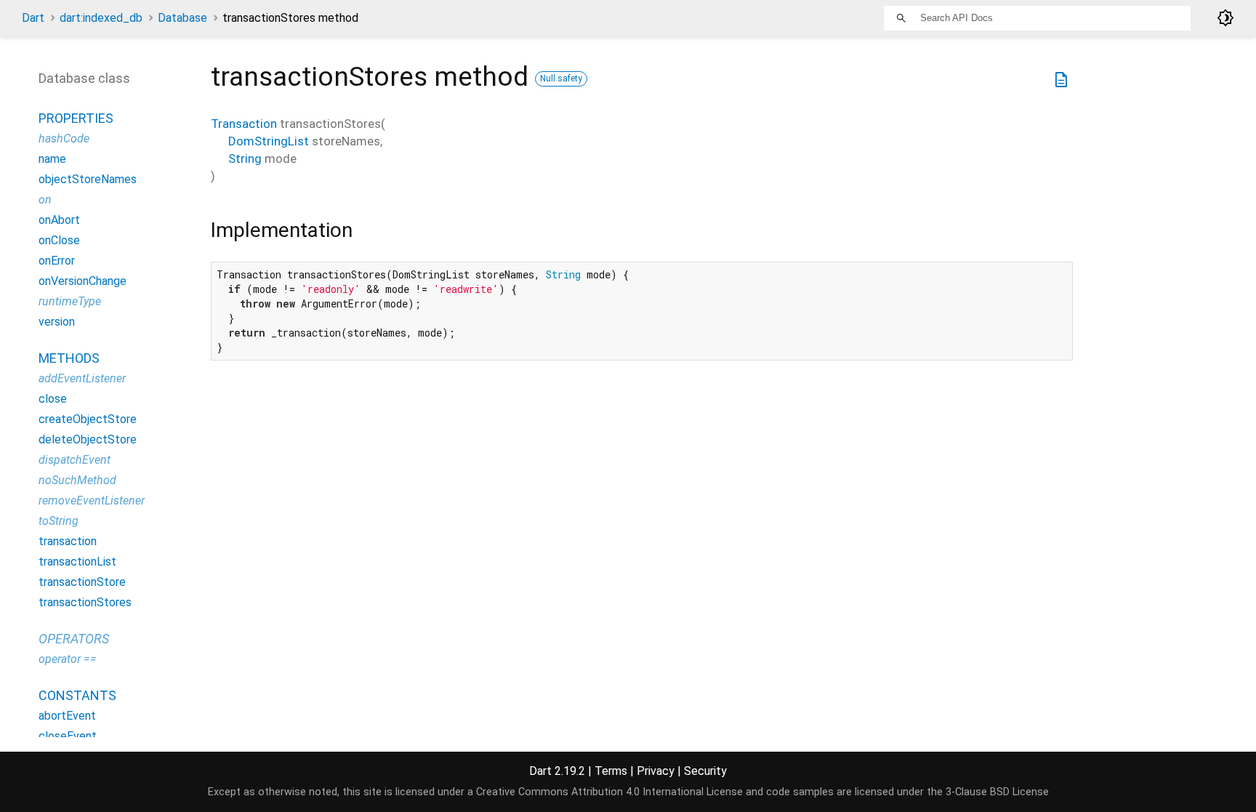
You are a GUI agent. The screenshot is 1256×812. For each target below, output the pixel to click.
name (52, 159)
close (53, 399)
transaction (68, 541)
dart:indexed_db (101, 18)
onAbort (59, 220)
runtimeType (70, 301)
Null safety (561, 78)
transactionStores (85, 602)
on (45, 199)
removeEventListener (92, 500)
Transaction (244, 123)
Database (182, 18)
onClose (59, 240)
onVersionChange (82, 281)
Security (705, 771)
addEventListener (82, 378)
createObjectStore (88, 419)
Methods (69, 358)
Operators (74, 638)
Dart (33, 18)
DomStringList (268, 141)
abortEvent (67, 716)
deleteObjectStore (88, 439)
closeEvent (68, 736)
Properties (76, 118)
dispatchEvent (74, 460)
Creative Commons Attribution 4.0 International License (609, 792)
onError (57, 261)
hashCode (64, 138)
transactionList (77, 561)
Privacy (656, 771)
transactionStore (82, 582)
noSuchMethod (77, 480)
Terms (611, 771)
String (245, 158)
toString (58, 521)
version (57, 322)
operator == (68, 659)
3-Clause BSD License (997, 792)
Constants (77, 695)
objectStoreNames (88, 179)
